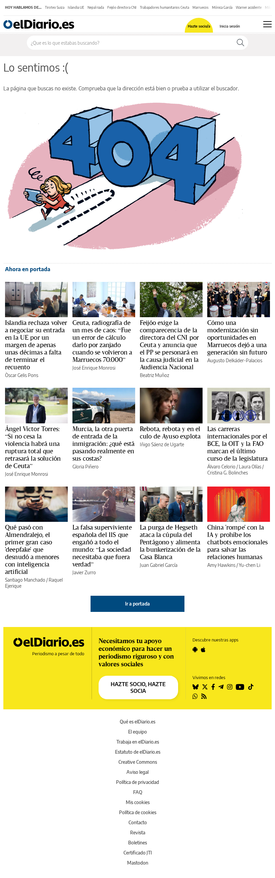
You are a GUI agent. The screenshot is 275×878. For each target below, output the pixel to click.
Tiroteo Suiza (54, 7)
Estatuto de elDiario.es (137, 752)
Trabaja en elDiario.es (137, 742)
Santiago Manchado (25, 580)
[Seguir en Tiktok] (251, 687)
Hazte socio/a (199, 26)
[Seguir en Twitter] (205, 687)
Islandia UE (76, 7)
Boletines (137, 842)
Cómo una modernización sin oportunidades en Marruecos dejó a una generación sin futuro (237, 337)
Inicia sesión (230, 26)
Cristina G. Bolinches (227, 472)
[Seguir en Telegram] (221, 687)
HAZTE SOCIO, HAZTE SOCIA (138, 687)
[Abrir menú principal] (267, 24)
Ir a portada (137, 604)
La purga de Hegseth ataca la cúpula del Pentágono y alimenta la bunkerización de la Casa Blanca (170, 542)
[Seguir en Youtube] (240, 687)
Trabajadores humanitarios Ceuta (164, 7)
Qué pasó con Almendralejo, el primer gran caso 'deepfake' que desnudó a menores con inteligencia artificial (32, 549)
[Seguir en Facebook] (213, 687)
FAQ (137, 792)
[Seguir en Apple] (203, 649)
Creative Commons (137, 762)
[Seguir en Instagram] (229, 687)
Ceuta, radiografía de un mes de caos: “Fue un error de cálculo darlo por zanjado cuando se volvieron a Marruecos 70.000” (102, 341)
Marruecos (200, 7)
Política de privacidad (137, 782)
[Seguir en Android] (195, 649)
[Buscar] (240, 43)
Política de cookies (137, 812)
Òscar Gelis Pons (21, 375)
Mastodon (137, 863)
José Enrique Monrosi (93, 368)
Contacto (137, 822)
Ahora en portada (27, 269)
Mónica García (222, 7)
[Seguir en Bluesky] (195, 687)
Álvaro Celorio (221, 466)
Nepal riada (96, 7)
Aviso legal (137, 772)
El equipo (137, 732)
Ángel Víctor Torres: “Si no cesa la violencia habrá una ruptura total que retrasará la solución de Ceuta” (33, 447)
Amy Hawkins (221, 565)
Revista (137, 832)
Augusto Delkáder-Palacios (234, 360)
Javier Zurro (84, 572)
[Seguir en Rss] (204, 696)
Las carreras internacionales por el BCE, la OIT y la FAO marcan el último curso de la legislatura (237, 443)
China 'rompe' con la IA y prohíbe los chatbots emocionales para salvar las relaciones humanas (237, 542)
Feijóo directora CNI (121, 7)
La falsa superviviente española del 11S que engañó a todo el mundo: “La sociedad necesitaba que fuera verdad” (102, 545)
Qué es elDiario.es (137, 721)
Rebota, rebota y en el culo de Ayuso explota (170, 432)
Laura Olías (250, 466)
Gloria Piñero (85, 466)
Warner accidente (249, 7)
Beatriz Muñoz (154, 375)
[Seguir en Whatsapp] (195, 696)
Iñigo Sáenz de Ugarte (162, 444)
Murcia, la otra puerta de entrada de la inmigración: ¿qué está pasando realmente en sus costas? (103, 443)
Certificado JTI (137, 852)
